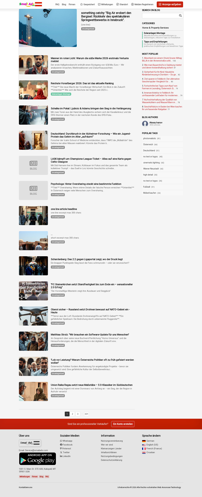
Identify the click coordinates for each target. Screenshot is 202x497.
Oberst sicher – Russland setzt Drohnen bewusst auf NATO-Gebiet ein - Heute (90, 311)
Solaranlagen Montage (154, 33)
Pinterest (66, 448)
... (52, 234)
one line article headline (64, 209)
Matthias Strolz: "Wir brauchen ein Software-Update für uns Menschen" (90, 334)
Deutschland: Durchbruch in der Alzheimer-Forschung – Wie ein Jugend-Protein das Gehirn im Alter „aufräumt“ (91, 135)
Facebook (67, 444)
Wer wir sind (107, 444)
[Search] (180, 15)
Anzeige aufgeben (171, 4)
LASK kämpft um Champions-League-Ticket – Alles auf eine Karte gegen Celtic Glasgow (91, 160)
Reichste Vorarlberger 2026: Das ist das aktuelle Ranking (82, 83)
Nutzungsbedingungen (112, 456)
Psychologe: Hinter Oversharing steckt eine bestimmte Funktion (86, 183)
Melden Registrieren (143, 4)
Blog (64, 4)
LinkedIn (66, 456)
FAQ (57, 4)
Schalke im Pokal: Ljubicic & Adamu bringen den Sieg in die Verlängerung (91, 108)
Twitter (66, 452)
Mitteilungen (107, 4)
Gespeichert (89, 4)
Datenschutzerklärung (111, 460)
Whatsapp (67, 441)
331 (86, 414)
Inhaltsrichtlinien (109, 452)
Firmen (72, 4)
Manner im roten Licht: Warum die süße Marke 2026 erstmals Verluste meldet (90, 60)
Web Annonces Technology (169, 487)
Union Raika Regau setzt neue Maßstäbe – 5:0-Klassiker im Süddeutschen (91, 384)
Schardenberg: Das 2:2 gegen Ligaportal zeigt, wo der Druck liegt (87, 259)
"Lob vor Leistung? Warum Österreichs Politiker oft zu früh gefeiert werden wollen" (92, 361)
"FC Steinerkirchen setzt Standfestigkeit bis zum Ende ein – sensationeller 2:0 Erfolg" (92, 286)
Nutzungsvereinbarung (112, 441)
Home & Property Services (155, 27)
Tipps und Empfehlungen (155, 41)
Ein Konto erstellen (123, 424)
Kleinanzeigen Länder (111, 448)
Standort (123, 4)
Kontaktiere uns (25, 487)
